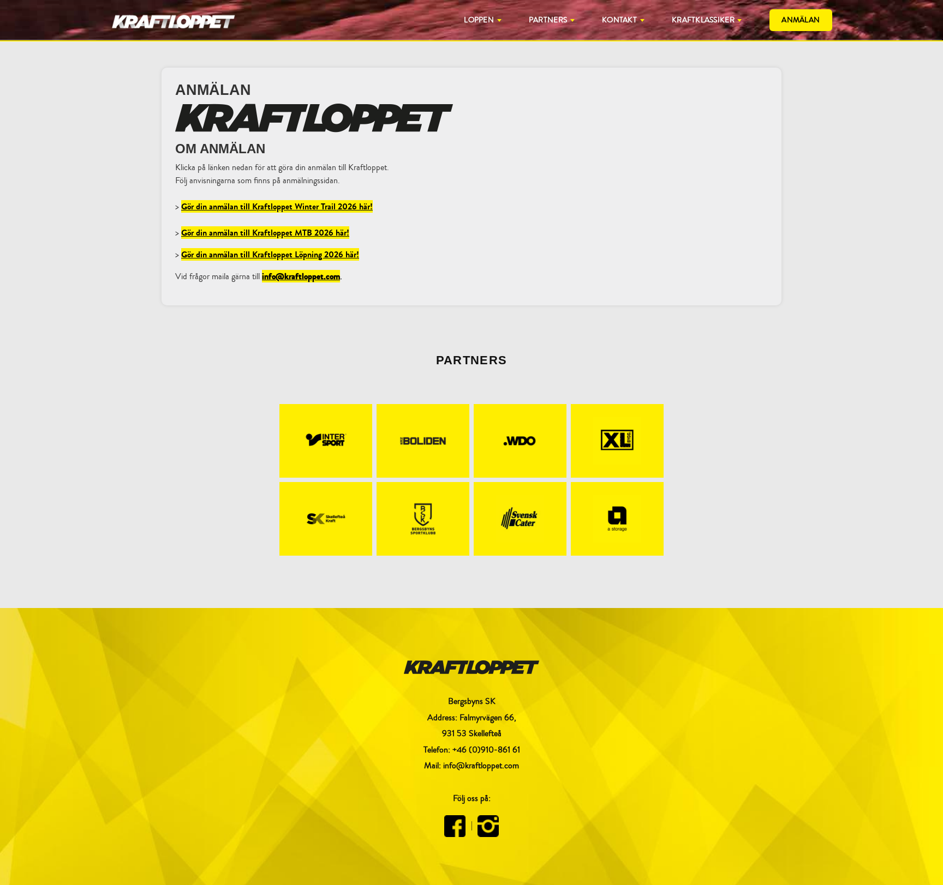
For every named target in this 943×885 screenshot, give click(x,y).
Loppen (479, 20)
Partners (548, 20)
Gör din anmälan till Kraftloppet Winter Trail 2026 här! (277, 206)
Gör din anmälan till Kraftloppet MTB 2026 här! (265, 232)
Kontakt (619, 20)
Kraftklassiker (703, 20)
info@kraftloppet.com (301, 276)
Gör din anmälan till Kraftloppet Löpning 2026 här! (270, 254)
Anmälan (800, 20)
